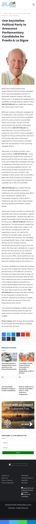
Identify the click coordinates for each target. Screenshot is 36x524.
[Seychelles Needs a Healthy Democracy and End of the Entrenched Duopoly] (9, 357)
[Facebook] (4, 334)
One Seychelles (14, 15)
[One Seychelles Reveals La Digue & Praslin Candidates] (9, 380)
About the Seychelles (15, 13)
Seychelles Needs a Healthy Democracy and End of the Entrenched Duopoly (9, 366)
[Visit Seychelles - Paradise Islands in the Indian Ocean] (9, 4)
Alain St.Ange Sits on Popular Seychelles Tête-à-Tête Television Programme (26, 390)
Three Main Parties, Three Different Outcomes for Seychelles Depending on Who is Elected (26, 368)
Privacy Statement (8, 483)
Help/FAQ (24, 480)
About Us (5, 478)
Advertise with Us (27, 478)
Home (5, 13)
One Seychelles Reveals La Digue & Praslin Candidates (9, 389)
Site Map (24, 483)
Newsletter (24, 475)
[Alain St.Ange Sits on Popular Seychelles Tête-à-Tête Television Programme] (26, 380)
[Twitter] (9, 334)
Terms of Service (7, 480)
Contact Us (5, 475)
